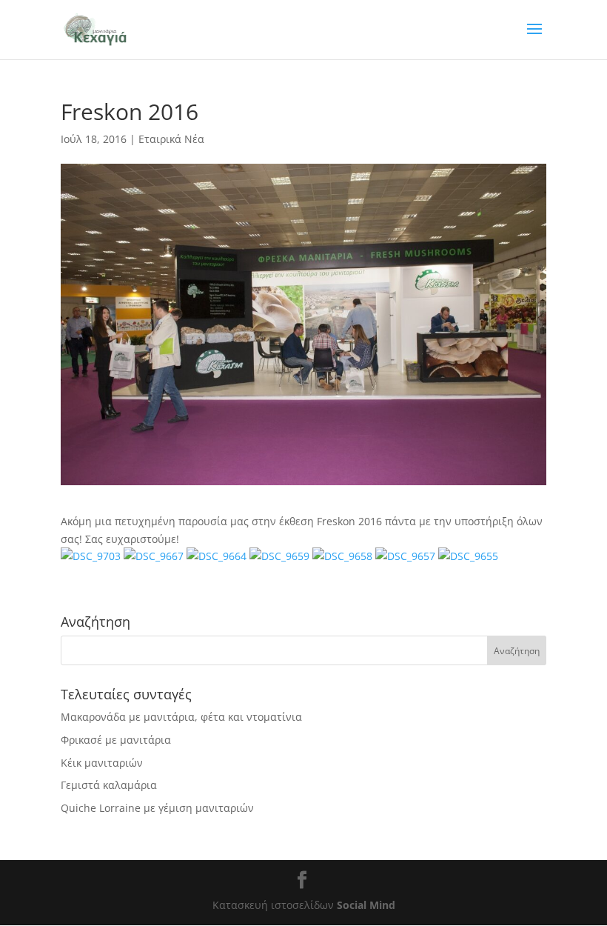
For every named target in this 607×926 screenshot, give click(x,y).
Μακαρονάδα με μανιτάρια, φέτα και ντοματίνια (181, 717)
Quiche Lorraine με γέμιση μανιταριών (157, 808)
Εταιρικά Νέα (171, 139)
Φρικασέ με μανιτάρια (116, 740)
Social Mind (366, 905)
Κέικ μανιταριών (102, 763)
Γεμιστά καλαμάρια (109, 785)
